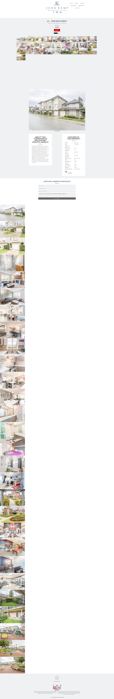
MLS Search (73, 5)
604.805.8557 (57, 14)
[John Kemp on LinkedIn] (60, 685)
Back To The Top (57, 681)
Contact (77, 8)
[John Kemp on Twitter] (57, 685)
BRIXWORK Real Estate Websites (59, 697)
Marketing (81, 5)
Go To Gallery (57, 131)
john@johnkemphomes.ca (57, 15)
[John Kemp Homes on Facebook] (53, 685)
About (76, 3)
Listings (82, 3)
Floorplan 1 (70, 172)
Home (71, 3)
